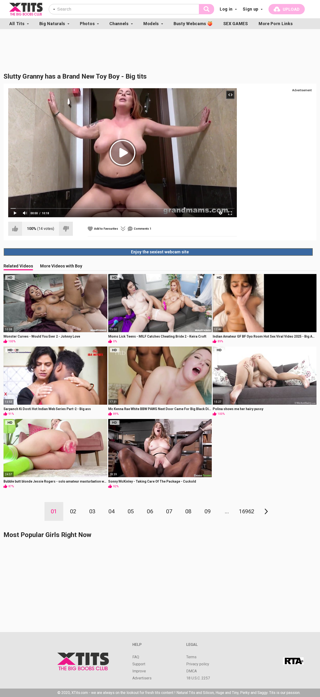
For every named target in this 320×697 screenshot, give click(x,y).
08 (188, 511)
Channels (119, 23)
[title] (26, 9)
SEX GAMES (235, 23)
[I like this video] (15, 229)
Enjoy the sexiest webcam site (160, 251)
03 (92, 511)
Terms (191, 657)
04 (111, 511)
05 (131, 511)
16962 (246, 511)
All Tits (17, 23)
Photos (87, 23)
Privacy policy (197, 664)
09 (208, 511)
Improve (139, 671)
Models (151, 23)
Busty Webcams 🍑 (193, 23)
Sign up (250, 9)
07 (169, 511)
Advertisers (142, 678)
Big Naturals (52, 23)
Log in (226, 9)
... (227, 511)
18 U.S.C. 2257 (198, 678)
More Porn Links (276, 23)
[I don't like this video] (66, 229)
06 (150, 511)
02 (73, 511)
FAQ (135, 657)
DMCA (191, 671)
